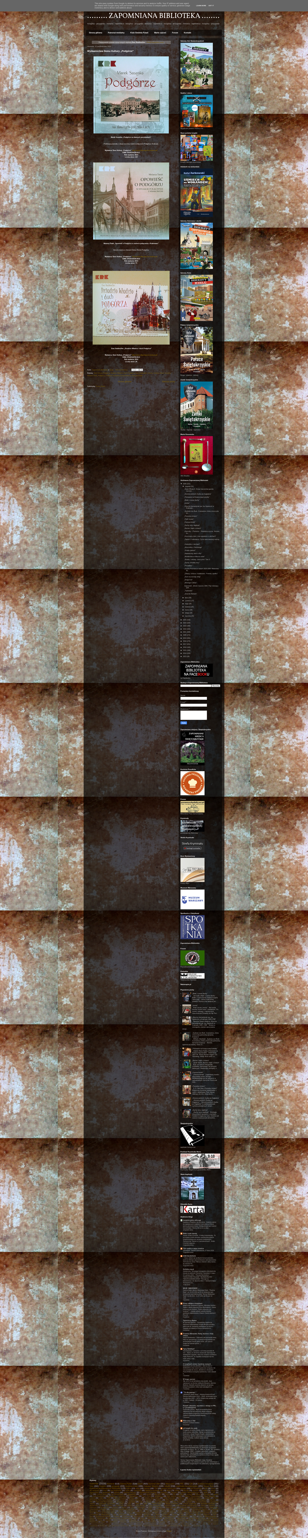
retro (91, 1486)
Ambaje (132, 1514)
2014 (185, 653)
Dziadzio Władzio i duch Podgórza (123, 373)
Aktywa (142, 1518)
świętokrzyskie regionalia (143, 1513)
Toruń (91, 1513)
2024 (185, 623)
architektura (159, 1496)
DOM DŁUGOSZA (189, 1256)
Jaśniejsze (186, 1250)
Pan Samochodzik (117, 1494)
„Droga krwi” (188, 580)
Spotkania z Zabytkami (117, 1496)
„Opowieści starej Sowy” (191, 1394)
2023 (185, 626)
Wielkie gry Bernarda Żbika (105, 1513)
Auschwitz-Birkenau (118, 1524)
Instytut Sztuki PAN (136, 1525)
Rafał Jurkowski (187, 1525)
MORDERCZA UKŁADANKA (192, 1366)
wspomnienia (94, 1492)
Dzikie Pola (119, 1505)
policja (121, 1504)
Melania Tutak (92, 375)
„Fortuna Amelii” (189, 522)
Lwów (101, 1498)
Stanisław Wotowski (208, 1504)
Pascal (92, 1518)
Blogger (169, 1531)
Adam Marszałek (169, 1498)
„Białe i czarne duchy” (191, 500)
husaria (172, 1522)
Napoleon (212, 1505)
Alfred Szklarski (169, 1520)
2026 (185, 484)
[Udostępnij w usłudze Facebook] (139, 370)
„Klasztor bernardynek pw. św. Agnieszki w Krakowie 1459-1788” (204, 1018)
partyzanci (207, 1514)
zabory (203, 1505)
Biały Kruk (147, 1514)
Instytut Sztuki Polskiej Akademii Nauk (154, 1525)
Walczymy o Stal (189, 1421)
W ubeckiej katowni (189, 1322)
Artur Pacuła (177, 1502)
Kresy (213, 1488)
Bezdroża (102, 1525)
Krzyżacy (115, 1507)
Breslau (148, 1502)
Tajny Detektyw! (189, 1349)
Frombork (116, 1516)
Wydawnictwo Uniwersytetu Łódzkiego (122, 1509)
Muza (214, 1511)
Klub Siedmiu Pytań (139, 33)
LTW (155, 1488)
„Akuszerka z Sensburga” (193, 547)
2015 (185, 650)
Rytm (141, 1511)
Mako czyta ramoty (190, 1233)
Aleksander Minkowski (155, 1518)
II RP (213, 1492)
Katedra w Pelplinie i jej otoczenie (194, 1222)
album (169, 1490)
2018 (185, 641)
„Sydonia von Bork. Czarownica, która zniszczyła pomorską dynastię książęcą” (205, 1035)
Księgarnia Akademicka (198, 1507)
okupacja (172, 1511)
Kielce (167, 1494)
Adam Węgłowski (183, 1511)
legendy (212, 1500)
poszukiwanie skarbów (199, 1509)
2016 (185, 647)
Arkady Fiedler (181, 1518)
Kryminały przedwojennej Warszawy (105, 1488)
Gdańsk (92, 1498)
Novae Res (208, 1486)
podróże (159, 1500)
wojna (140, 1484)
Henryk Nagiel (174, 1524)
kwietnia (188, 607)
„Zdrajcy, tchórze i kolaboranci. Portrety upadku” (201, 573)
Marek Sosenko (165, 373)
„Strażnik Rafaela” (190, 594)
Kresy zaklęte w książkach (192, 1303)
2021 (185, 632)
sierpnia (188, 486)
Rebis (132, 1498)
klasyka (117, 1492)
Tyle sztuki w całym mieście (193, 1248)
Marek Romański (120, 1498)
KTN (91, 1494)
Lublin (181, 1514)
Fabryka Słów (156, 1504)
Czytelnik (188, 1502)
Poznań (186, 1490)
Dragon (103, 1522)
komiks (177, 1490)
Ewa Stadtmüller (141, 373)
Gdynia (174, 1514)
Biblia (156, 1513)
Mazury (181, 1498)
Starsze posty (168, 381)
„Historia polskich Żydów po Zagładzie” (197, 494)
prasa (181, 1494)
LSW (200, 1516)
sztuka (127, 1490)
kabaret (186, 1509)
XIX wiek (141, 1509)
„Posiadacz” (188, 566)
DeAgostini (166, 1514)
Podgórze (101, 375)
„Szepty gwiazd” (190, 550)
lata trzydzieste (196, 1488)
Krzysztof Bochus (184, 1516)
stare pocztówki (137, 375)
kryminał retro (154, 1484)
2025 (185, 620)
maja (187, 604)
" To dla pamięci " (189, 1392)
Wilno (150, 1507)
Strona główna (95, 33)
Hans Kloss (126, 1516)
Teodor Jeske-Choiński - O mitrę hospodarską (198, 1235)
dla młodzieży (94, 1490)
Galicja (129, 1505)
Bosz (91, 1516)
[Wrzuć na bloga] (135, 370)
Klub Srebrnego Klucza (151, 1516)
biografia (183, 1488)
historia (150, 373)
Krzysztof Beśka (161, 1509)
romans (207, 1498)
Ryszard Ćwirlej (200, 1502)
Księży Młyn (141, 1507)
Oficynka (174, 1492)
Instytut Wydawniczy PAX (174, 1525)
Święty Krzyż (123, 1514)
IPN (91, 1502)
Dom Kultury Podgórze (102, 373)
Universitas (93, 1507)
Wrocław (207, 1494)
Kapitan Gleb (163, 1522)
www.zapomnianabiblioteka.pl (190, 1448)
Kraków (156, 373)
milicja (213, 1490)
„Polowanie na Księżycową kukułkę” (196, 497)
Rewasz (194, 1524)
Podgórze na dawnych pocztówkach (118, 375)
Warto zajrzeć (160, 33)
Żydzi (145, 1504)
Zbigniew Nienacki (135, 1500)
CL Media (156, 1514)
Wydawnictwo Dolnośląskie (196, 1500)
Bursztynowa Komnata (103, 1516)
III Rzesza (180, 1513)
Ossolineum (168, 1505)
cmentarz (159, 1507)
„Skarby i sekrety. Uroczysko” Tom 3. (197, 559)
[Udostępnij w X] (137, 370)
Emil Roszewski (131, 1511)
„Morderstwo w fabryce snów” (194, 556)
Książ (194, 1516)
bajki (114, 1514)
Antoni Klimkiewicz (189, 1337)
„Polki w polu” (189, 519)
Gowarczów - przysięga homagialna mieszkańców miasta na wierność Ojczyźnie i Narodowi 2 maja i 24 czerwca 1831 (199, 1273)
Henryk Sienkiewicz (150, 1522)
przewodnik (106, 1492)
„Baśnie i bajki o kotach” (192, 528)
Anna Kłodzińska (99, 1496)
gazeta (216, 1494)
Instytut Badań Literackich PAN (120, 1525)
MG (206, 1488)
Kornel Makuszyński (168, 1516)
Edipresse (123, 1522)
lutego (187, 613)
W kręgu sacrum (189, 1379)
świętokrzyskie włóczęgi (192, 1220)
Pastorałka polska (189, 1409)
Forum (175, 33)
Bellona (198, 1494)
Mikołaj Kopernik (210, 1516)
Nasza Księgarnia (155, 1505)
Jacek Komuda (140, 1505)
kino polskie (190, 1514)
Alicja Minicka (169, 1518)
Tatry (171, 1509)
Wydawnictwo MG (95, 1505)
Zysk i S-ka (146, 1496)
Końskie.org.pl (188, 1269)
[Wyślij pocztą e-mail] (132, 370)
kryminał (110, 1484)
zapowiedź (131, 1502)
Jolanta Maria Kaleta (152, 1498)
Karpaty (107, 1520)
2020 (185, 635)
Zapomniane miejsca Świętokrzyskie (120, 1518)
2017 (185, 644)
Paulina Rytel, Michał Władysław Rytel (195, 1290)
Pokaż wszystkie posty (155, 42)
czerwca (188, 601)
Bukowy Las (105, 1507)
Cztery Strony (130, 1524)
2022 (185, 629)
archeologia (120, 1502)
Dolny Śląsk (170, 1500)
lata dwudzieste (116, 1490)
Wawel (121, 1511)
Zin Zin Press (201, 1524)
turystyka (164, 1492)
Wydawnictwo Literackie (148, 1492)
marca (187, 610)
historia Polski (126, 1484)
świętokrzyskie (131, 1486)
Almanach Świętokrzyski (185, 1520)
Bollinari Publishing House (197, 1518)
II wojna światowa (205, 1484)
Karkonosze (137, 1516)
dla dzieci (158, 1494)
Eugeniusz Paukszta (150, 1524)
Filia (108, 1525)
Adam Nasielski (209, 1496)
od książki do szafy (190, 1428)
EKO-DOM (206, 1511)
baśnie (178, 1509)
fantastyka (149, 1500)
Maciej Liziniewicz (172, 1504)
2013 (185, 656)
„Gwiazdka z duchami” (192, 544)
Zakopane (155, 1511)
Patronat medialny (116, 33)
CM (190, 1484)
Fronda (204, 1490)
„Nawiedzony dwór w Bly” (193, 553)
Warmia (180, 1500)
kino (139, 1498)
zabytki (167, 1486)
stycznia (188, 616)
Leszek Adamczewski (108, 1511)
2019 (185, 638)
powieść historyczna (169, 1488)
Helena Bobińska (163, 1524)
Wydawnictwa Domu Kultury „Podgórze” (110, 51)
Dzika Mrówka (113, 1522)
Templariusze (101, 1518)
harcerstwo (108, 1505)
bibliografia (133, 1520)
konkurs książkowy (189, 1504)
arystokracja (196, 1525)
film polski (120, 1513)
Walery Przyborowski (192, 1496)
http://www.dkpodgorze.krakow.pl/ (144, 150)
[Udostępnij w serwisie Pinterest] (142, 370)
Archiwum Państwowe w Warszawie (101, 1524)
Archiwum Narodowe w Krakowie (209, 1522)
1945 (136, 1518)
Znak (140, 1502)
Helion (100, 1520)
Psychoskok (120, 1500)
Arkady (139, 1514)
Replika (102, 1486)
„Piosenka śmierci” (190, 516)
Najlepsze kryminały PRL (154, 1490)
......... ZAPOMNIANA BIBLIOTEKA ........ (153, 16)
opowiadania (131, 1494)
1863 (209, 1524)
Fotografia (183, 1507)
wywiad (189, 1494)
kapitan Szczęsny (194, 1498)
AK (159, 1520)
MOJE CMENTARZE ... (191, 1288)
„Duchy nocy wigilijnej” (192, 525)
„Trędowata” (188, 591)
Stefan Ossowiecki (120, 1520)
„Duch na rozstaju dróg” (192, 577)
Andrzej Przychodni (192, 1522)
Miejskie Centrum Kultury (191, 1423)
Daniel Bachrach (171, 1507)
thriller (150, 1509)
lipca (187, 598)
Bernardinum (133, 1496)
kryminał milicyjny (129, 1492)
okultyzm (129, 1513)
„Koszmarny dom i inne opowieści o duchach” (200, 536)
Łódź (129, 1504)
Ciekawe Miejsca (151, 1486)
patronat (147, 1488)
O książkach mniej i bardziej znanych (197, 1364)
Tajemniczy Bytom (190, 1320)
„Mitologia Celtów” (190, 583)
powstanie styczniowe (107, 1504)
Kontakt (187, 33)
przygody (115, 1486)
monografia (137, 1490)
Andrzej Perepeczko (203, 1520)
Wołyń (147, 1511)
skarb (105, 1490)
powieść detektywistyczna (190, 1492)
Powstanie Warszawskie (104, 1502)
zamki (205, 1492)
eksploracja (143, 1520)
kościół (198, 1514)
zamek (148, 1494)
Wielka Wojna (105, 1514)
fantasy (153, 1520)
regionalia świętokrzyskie (187, 1486)
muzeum (195, 1490)
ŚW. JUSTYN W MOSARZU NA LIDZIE (195, 1381)
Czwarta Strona (101, 1494)
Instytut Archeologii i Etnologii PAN (197, 1513)
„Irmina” (187, 503)
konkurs (124, 1507)
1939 (214, 1514)
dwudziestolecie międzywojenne (186, 1505)
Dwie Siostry (139, 1524)
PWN (108, 1498)
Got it (211, 6)
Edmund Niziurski (135, 1522)
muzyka (164, 1511)
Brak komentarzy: (122, 370)
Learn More (201, 6)
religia (137, 1488)
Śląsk (137, 1504)
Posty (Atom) (100, 386)
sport (132, 1507)
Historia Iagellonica (167, 1513)
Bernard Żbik (196, 1511)
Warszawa (170, 1484)
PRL (182, 1484)
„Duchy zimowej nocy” (192, 563)
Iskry (141, 1494)
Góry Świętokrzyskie (162, 1502)
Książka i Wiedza (185, 1524)
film (174, 1494)
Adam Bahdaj (181, 1522)
